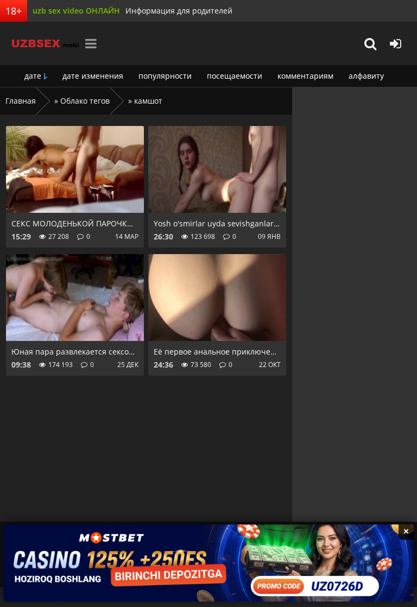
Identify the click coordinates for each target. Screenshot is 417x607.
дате (32, 76)
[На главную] (40, 43)
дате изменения (92, 76)
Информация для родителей (178, 10)
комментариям (305, 76)
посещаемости (234, 76)
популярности (165, 76)
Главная (20, 101)
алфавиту (366, 76)
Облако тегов (85, 101)
